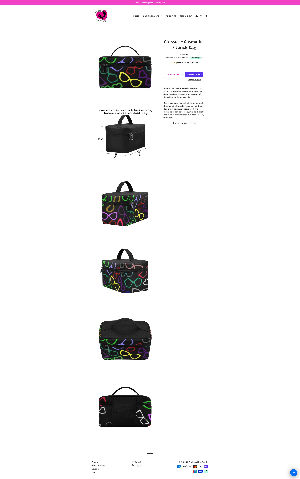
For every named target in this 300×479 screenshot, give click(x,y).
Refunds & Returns (98, 465)
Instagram (137, 465)
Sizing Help (186, 16)
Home (136, 16)
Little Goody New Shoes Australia (196, 462)
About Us (171, 16)
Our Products (151, 16)
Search (94, 472)
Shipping (174, 62)
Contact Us (96, 469)
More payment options (194, 80)
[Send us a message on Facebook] (293, 472)
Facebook (137, 462)
